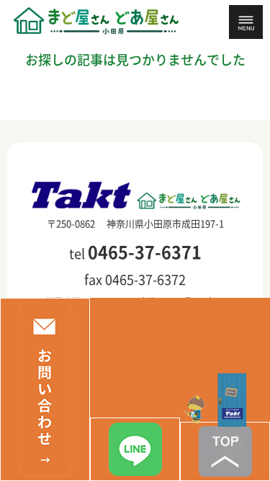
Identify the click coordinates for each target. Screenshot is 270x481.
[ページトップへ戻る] (225, 451)
